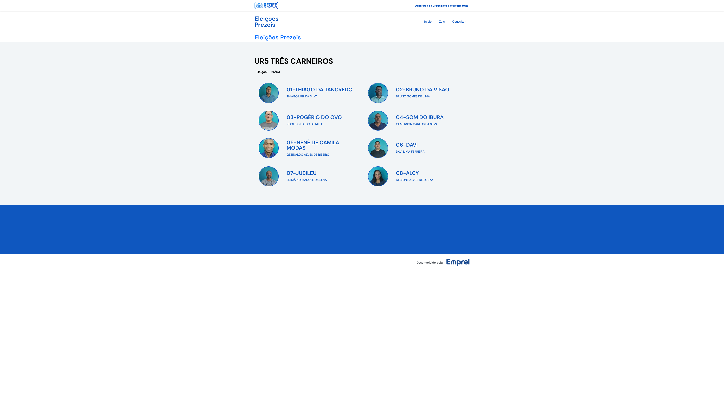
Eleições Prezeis (267, 22)
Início (428, 22)
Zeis (442, 22)
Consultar (459, 22)
